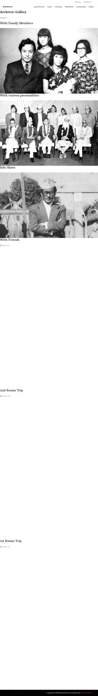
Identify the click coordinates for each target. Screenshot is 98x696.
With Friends (9, 240)
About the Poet (39, 7)
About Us (78, 2)
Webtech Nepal (86, 693)
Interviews (58, 7)
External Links (81, 7)
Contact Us (87, 2)
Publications (69, 7)
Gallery (91, 7)
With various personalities (19, 96)
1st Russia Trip (11, 541)
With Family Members (16, 23)
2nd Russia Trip (11, 391)
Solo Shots (7, 168)
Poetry (49, 7)
